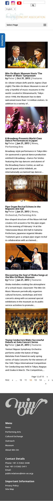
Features (37, 78)
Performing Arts (14, 146)
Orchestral (11, 215)
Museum (9, 445)
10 (21, 380)
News (35, 143)
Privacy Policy (12, 485)
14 (40, 380)
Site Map (9, 489)
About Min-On (12, 449)
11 (26, 380)
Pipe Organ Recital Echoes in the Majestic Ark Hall (23, 207)
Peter (11, 78)
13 (35, 380)
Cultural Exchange (14, 436)
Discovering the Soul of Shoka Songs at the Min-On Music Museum (26, 276)
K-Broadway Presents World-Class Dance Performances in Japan (23, 139)
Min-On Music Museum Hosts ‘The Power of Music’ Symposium (23, 74)
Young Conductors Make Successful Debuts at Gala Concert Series (24, 341)
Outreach (10, 440)
